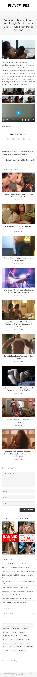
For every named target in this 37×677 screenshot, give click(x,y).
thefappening (28, 646)
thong (5, 650)
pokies (28, 639)
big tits (11, 625)
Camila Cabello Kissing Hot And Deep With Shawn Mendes (18, 196)
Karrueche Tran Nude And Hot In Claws (18, 421)
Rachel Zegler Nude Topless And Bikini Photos (15, 564)
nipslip (25, 636)
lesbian (13, 632)
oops (11, 639)
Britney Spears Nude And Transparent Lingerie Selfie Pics (18, 571)
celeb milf (16, 628)
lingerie (21, 632)
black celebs (28, 625)
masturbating (8, 636)
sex (10, 126)
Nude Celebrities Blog (10, 661)
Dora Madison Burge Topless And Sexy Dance (18, 357)
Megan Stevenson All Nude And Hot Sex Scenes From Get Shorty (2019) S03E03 (18, 324)
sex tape (18, 646)
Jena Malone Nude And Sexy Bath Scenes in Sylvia (16, 599)
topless (13, 650)
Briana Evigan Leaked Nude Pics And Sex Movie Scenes (18, 259)
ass (4, 625)
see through (24, 643)
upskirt (21, 650)
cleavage (25, 628)
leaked (5, 632)
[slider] (8, 120)
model (18, 636)
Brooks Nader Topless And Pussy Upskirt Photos (16, 567)
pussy (15, 643)
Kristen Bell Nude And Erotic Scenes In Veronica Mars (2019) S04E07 (18, 389)
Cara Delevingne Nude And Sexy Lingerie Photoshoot (17, 591)
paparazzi (19, 639)
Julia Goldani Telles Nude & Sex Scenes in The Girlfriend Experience (18, 291)
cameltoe (6, 628)
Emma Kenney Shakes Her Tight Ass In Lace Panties (18, 228)
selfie (5, 646)
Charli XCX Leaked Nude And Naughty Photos (15, 587)
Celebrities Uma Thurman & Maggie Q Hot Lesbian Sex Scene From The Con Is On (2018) (18, 454)
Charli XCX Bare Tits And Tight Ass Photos (14, 602)
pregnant (6, 643)
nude (7, 126)
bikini (18, 625)
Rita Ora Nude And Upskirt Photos (11, 595)
